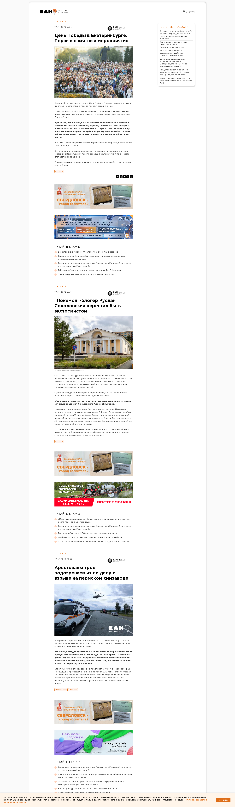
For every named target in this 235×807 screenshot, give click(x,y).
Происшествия (61, 689)
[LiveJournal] (131, 176)
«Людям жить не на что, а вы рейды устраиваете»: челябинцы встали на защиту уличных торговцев (95, 776)
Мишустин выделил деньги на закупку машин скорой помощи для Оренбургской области (174, 72)
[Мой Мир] (127, 176)
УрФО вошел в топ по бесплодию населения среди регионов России (93, 542)
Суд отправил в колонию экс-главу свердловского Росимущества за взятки (174, 44)
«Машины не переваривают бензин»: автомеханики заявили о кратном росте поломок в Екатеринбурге (94, 520)
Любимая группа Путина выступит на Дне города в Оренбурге (90, 537)
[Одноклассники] (121, 176)
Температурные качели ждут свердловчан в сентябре (86, 274)
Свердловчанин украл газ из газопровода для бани (84, 793)
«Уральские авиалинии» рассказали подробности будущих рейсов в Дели (172, 53)
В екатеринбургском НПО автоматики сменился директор (88, 252)
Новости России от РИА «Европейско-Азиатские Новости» (48, 12)
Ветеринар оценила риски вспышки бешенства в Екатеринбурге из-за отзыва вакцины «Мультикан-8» (94, 264)
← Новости (60, 21)
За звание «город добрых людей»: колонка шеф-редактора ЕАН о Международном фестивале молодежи (92, 783)
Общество (59, 171)
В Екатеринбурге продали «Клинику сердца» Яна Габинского (90, 270)
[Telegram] (124, 176)
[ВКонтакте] (117, 176)
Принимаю (223, 800)
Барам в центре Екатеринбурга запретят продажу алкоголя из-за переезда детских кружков (91, 257)
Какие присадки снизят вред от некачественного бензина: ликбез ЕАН (176, 81)
